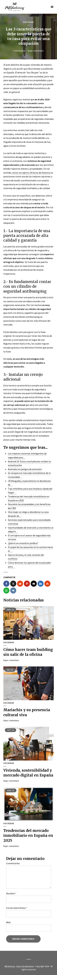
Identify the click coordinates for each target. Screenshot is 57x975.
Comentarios (13, 863)
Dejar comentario (36, 50)
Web (8, 922)
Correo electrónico (16, 907)
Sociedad (28, 22)
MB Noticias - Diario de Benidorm (19, 966)
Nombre (11, 893)
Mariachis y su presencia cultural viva (26, 712)
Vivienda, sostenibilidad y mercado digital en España (28, 773)
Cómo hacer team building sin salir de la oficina (28, 652)
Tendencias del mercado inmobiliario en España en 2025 (28, 835)
